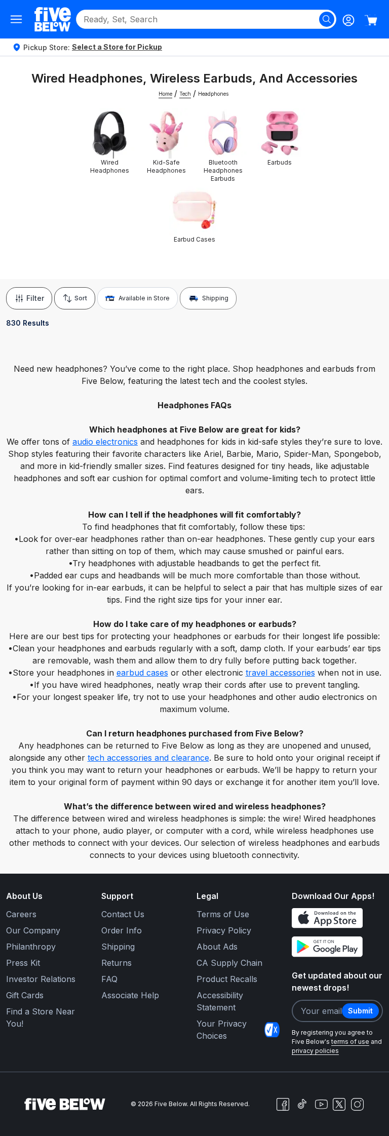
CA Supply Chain (229, 963)
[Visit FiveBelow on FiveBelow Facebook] (282, 1104)
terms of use (350, 1041)
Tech (185, 94)
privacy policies (315, 1050)
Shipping (215, 298)
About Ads (217, 947)
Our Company (33, 930)
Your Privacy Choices (222, 1030)
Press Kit (23, 963)
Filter (35, 298)
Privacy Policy (224, 930)
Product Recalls (227, 979)
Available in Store (144, 298)
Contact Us (122, 914)
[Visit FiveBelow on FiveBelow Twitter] (339, 1104)
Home (165, 94)
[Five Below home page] (52, 19)
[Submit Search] (326, 19)
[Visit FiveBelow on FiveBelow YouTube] (321, 1104)
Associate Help (130, 995)
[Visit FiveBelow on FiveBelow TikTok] (301, 1104)
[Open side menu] (16, 19)
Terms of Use (223, 914)
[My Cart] (371, 20)
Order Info (121, 930)
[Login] (348, 20)
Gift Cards (25, 995)
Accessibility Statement (220, 1001)
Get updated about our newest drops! (337, 981)
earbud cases (142, 673)
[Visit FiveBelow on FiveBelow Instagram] (357, 1104)
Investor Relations (40, 979)
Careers (21, 914)
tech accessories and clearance (148, 758)
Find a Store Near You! (40, 1017)
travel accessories (280, 673)
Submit (360, 1010)
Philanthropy (31, 947)
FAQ (109, 979)
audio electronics (105, 442)
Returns (116, 963)
